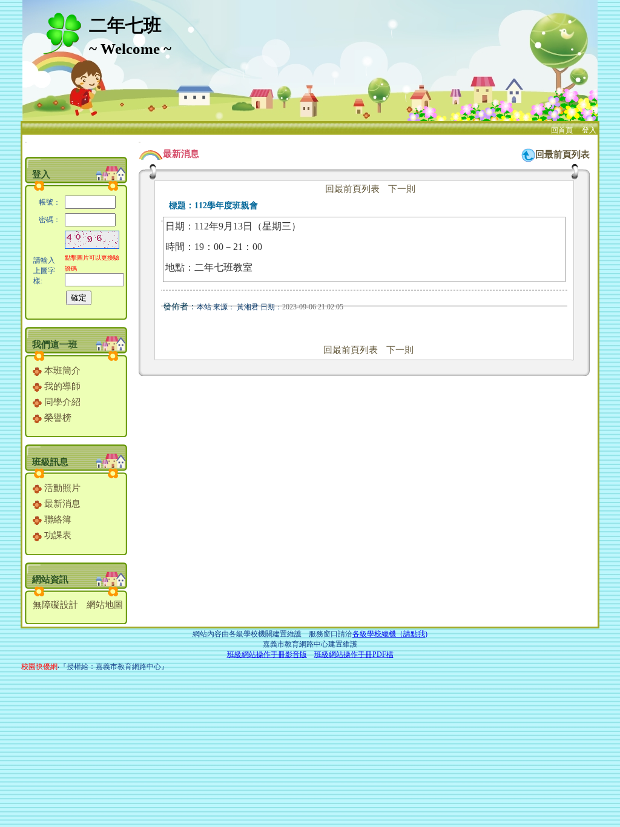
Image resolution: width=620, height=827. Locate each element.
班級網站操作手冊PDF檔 (354, 654)
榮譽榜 (56, 418)
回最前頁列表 (562, 154)
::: (26, 141)
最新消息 (61, 504)
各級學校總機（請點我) (389, 634)
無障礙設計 (55, 605)
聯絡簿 (56, 519)
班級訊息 (50, 462)
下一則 (401, 189)
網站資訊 (50, 579)
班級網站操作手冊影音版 (267, 654)
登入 (589, 130)
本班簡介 (61, 370)
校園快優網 (39, 666)
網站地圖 (105, 605)
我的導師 (61, 386)
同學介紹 (61, 402)
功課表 (56, 535)
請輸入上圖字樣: (44, 270)
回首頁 (562, 130)
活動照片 (61, 488)
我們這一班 (55, 344)
